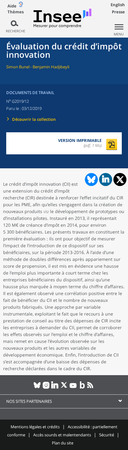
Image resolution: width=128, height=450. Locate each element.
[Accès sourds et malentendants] (21, 6)
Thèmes (15, 12)
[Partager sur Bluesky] (91, 179)
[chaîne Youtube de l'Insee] (73, 387)
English (118, 4)
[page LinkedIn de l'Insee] (55, 387)
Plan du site (62, 443)
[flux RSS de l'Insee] (91, 387)
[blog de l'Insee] (82, 387)
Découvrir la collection (34, 119)
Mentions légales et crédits (35, 427)
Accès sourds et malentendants (62, 435)
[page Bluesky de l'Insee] (37, 387)
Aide (11, 6)
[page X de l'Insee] (64, 387)
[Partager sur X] (120, 180)
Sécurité (106, 435)
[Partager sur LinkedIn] (105, 179)
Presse (118, 12)
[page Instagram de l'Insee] (46, 387)
